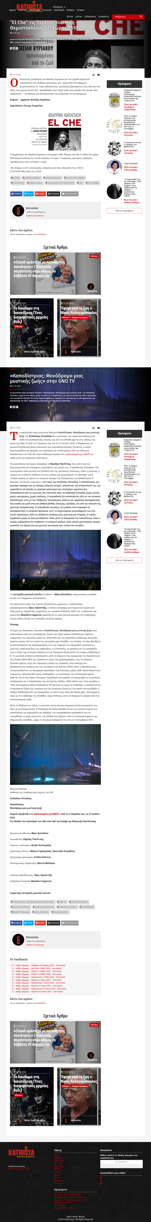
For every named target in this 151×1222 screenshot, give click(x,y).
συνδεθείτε (41, 234)
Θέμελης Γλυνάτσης (21, 907)
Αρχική (12, 10)
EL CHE (16, 178)
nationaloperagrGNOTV (77, 454)
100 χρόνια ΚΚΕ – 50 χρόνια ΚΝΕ (67, 1194)
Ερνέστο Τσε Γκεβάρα (75, 178)
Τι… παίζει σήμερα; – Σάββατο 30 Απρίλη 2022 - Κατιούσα (38, 965)
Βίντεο (70, 16)
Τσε (80, 183)
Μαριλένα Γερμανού (21, 912)
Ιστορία (80, 10)
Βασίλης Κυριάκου (32, 178)
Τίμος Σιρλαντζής (61, 912)
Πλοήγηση (58, 7)
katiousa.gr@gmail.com (18, 1169)
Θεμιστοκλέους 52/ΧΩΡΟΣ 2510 (60, 183)
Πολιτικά (22, 10)
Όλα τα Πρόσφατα (124, 210)
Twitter (29, 194)
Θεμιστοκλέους (35, 183)
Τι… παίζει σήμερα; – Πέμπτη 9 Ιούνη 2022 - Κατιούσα (37, 986)
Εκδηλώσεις (90, 16)
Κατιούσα (16, 74)
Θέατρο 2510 (18, 183)
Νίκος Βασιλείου (41, 912)
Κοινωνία (47, 10)
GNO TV (62, 902)
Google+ (41, 194)
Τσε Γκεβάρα (93, 183)
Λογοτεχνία (59, 1166)
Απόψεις (70, 10)
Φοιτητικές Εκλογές (62, 1203)
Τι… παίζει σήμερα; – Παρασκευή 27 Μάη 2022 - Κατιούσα (38, 977)
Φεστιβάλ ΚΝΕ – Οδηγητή (65, 1208)
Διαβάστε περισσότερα (35, 216)
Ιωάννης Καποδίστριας (44, 907)
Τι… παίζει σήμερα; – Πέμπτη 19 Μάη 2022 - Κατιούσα (36, 971)
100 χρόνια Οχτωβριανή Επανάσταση (70, 1197)
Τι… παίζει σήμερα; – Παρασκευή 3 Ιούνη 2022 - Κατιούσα (38, 983)
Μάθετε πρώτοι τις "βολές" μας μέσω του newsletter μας (118, 1156)
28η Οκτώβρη (60, 1205)
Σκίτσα (79, 16)
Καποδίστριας (87, 907)
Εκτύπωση (54, 194)
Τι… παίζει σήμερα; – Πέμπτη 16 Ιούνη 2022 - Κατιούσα (37, 991)
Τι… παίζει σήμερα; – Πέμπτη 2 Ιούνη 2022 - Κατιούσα (37, 980)
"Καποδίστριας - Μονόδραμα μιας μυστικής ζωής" (33, 902)
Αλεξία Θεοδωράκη (79, 902)
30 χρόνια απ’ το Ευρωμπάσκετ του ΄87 (70, 1200)
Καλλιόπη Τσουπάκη (67, 907)
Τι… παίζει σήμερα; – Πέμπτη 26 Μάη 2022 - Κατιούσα (36, 974)
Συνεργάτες (103, 16)
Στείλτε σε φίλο (70, 194)
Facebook (17, 194)
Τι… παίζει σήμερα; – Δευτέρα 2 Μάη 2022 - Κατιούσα (36, 968)
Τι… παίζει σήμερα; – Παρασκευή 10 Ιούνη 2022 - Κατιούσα (39, 989)
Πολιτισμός (34, 10)
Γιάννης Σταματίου (53, 178)
